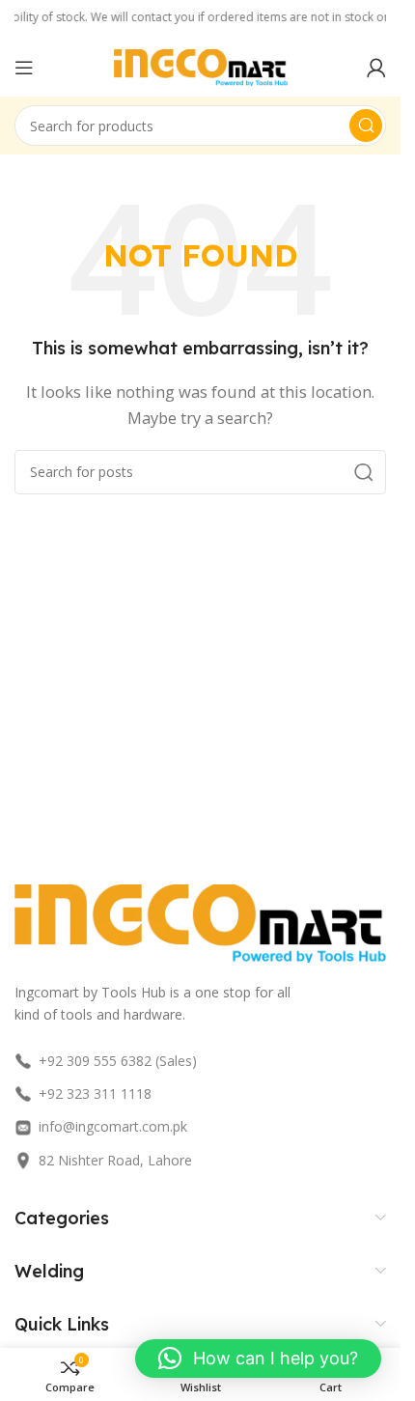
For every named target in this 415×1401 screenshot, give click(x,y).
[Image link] (200, 921)
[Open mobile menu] (24, 67)
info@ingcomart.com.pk (113, 1126)
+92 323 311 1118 (95, 1093)
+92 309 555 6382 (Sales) (118, 1060)
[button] (258, 1358)
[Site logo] (201, 65)
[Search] (365, 125)
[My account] (376, 67)
